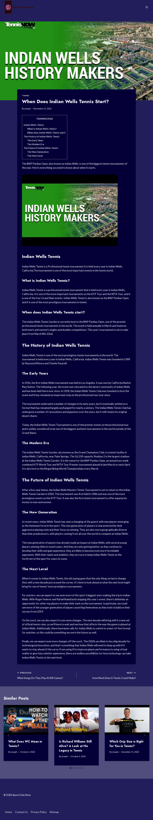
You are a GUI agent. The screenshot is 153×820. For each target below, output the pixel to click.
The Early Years (35, 140)
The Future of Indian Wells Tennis (41, 147)
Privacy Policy (39, 812)
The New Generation (38, 151)
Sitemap (54, 812)
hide (50, 118)
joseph (28, 108)
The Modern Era (35, 144)
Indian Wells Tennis (34, 124)
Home (8, 812)
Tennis (25, 95)
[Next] (144, 735)
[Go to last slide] (8, 735)
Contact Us (21, 812)
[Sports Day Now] (18, 7)
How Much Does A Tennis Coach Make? (114, 676)
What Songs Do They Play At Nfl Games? (40, 676)
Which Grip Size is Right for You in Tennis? (126, 743)
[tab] (70, 768)
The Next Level (35, 155)
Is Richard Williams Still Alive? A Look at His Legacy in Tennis (75, 746)
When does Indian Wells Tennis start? (46, 132)
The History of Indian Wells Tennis (41, 136)
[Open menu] (146, 7)
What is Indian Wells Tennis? (42, 128)
